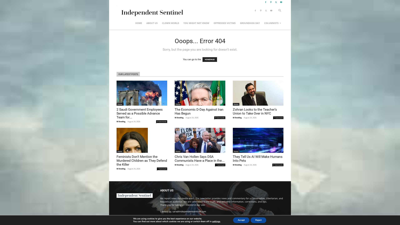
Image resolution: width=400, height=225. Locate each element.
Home (138, 23)
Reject (258, 220)
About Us (152, 23)
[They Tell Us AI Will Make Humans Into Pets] (258, 140)
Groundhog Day (250, 23)
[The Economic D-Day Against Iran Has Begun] (200, 93)
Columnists (271, 23)
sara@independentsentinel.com (189, 211)
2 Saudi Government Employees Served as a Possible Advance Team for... (140, 113)
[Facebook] (265, 2)
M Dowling (121, 121)
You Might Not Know (196, 23)
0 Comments (162, 121)
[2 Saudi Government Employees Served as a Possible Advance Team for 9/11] (142, 93)
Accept (241, 220)
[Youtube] (281, 2)
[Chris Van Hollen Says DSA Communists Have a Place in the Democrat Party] (200, 140)
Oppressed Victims (225, 23)
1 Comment (278, 118)
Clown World (170, 23)
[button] (279, 10)
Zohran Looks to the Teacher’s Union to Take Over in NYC (255, 111)
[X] (276, 2)
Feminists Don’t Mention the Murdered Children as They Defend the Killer (142, 160)
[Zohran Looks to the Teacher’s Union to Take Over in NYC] (258, 93)
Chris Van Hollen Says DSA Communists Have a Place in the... (200, 158)
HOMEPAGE (210, 59)
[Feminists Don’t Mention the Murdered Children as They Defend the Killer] (142, 140)
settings (216, 221)
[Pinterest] (270, 2)
